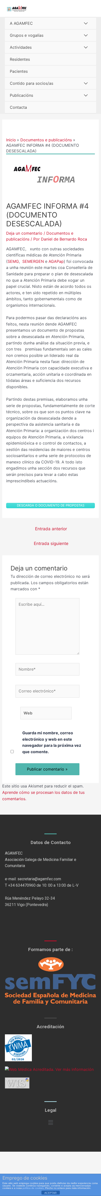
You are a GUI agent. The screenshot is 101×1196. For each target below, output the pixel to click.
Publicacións (21, 95)
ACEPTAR (50, 1192)
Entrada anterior (51, 528)
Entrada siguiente (51, 543)
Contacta (18, 107)
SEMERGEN (33, 261)
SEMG (13, 261)
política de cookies (33, 1188)
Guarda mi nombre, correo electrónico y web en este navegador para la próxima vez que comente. (51, 742)
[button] (50, 1122)
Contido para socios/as (31, 83)
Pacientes (19, 71)
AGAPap (56, 261)
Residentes (20, 59)
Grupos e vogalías (26, 35)
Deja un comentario (24, 233)
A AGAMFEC (21, 23)
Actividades (21, 47)
